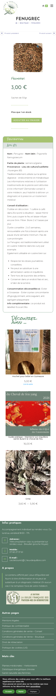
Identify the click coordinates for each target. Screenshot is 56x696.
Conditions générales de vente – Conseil (22, 631)
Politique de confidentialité (15, 626)
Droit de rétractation (12, 642)
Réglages (33, 691)
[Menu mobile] (50, 6)
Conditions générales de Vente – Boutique (23, 636)
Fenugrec (35, 23)
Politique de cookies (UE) (15, 647)
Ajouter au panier (26, 120)
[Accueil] (16, 23)
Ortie (28, 499)
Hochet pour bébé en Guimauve (28, 376)
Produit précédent (11, 33)
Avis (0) (12, 145)
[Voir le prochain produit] (54, 33)
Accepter (8, 691)
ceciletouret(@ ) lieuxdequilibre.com (28, 560)
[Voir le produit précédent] (2, 33)
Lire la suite (28, 384)
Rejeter (21, 691)
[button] (39, 46)
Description (15, 139)
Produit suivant (45, 33)
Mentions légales (10, 620)
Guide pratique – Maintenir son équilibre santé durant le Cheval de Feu (28, 438)
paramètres (35, 686)
